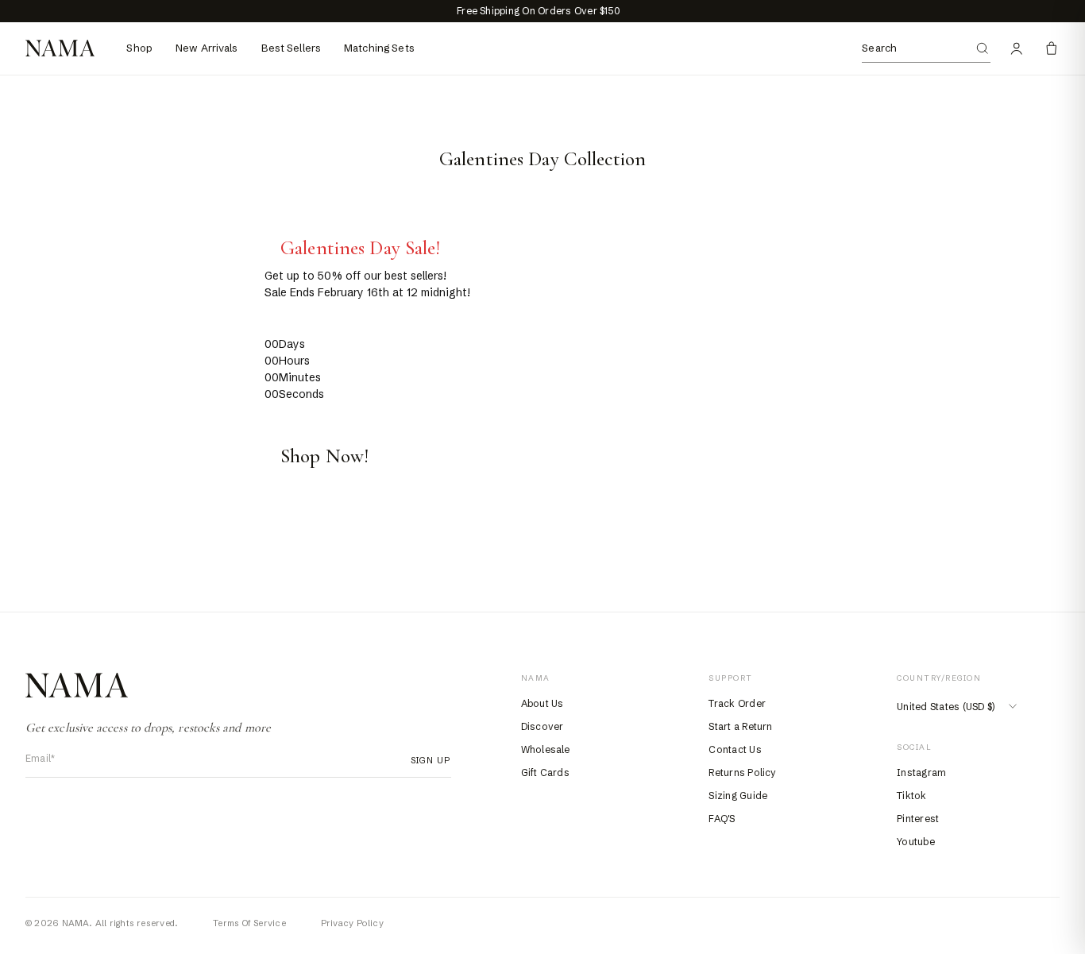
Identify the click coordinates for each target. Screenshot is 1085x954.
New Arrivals (207, 47)
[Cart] (1051, 48)
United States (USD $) (945, 707)
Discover (542, 726)
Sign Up (426, 760)
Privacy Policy (352, 923)
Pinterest (918, 819)
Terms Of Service (249, 923)
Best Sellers (291, 47)
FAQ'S (722, 819)
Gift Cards (545, 772)
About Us (542, 703)
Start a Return (740, 726)
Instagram (921, 772)
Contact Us (735, 749)
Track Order (737, 703)
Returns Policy (742, 772)
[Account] (1016, 48)
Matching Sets (379, 47)
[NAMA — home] (60, 48)
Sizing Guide (738, 795)
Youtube (916, 842)
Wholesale (545, 749)
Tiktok (911, 795)
